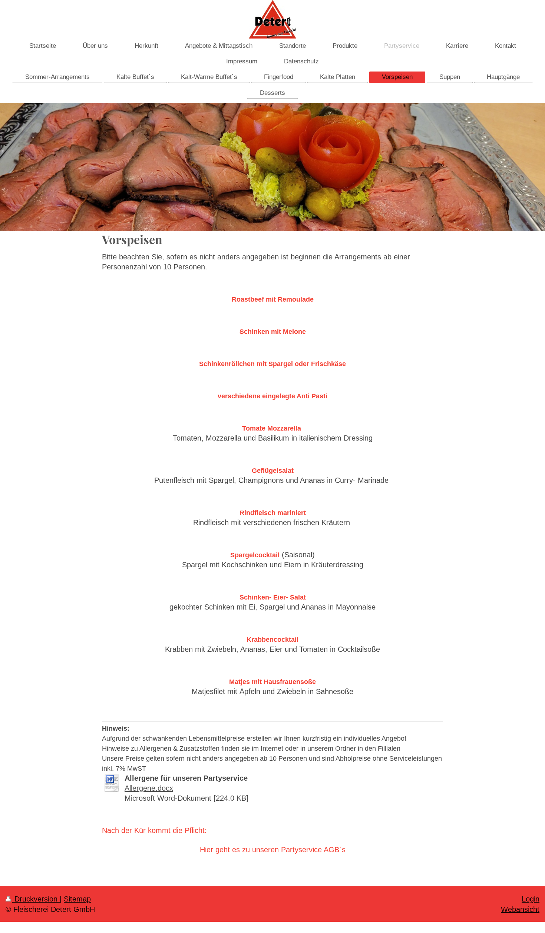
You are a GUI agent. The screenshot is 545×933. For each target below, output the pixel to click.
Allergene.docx (149, 788)
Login (530, 899)
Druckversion (36, 899)
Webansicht (520, 909)
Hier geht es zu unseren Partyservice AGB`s (273, 850)
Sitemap (77, 899)
